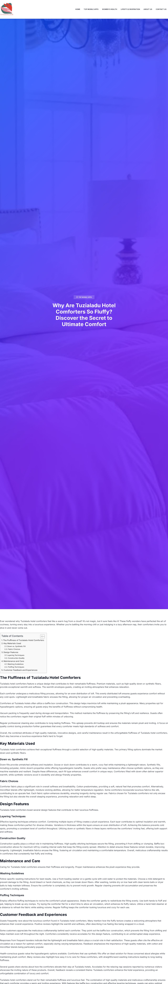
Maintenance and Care (14, 661)
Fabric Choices (14, 649)
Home (77, 9)
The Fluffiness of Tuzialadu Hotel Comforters (23, 640)
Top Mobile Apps (91, 9)
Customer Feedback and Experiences (20, 670)
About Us (148, 9)
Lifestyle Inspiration (130, 9)
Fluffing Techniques (16, 667)
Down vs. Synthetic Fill (16, 646)
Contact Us (161, 9)
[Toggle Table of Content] (41, 636)
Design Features (11, 652)
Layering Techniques (15, 655)
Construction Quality (16, 658)
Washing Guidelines (15, 664)
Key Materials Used (12, 643)
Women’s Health (109, 9)
